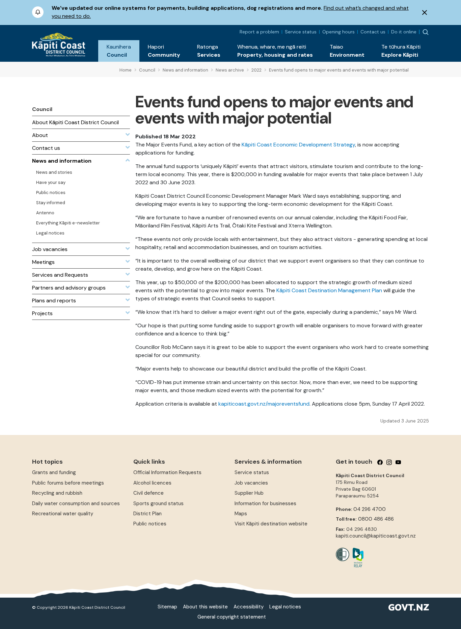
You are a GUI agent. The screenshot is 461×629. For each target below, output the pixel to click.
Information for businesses (265, 503)
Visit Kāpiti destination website (271, 523)
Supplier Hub (249, 493)
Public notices (149, 523)
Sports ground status (158, 503)
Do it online (403, 32)
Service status (301, 32)
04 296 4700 (369, 509)
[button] (118, 51)
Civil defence (148, 493)
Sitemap (167, 606)
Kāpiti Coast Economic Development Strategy (298, 144)
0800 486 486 (376, 519)
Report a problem (259, 32)
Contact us (372, 32)
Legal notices (285, 606)
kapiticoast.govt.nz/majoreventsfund (263, 403)
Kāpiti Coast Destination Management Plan (329, 290)
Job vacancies (251, 483)
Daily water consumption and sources (76, 503)
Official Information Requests (167, 472)
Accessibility (249, 606)
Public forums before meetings (68, 483)
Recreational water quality (62, 513)
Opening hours (338, 32)
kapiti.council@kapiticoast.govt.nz (376, 535)
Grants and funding (54, 472)
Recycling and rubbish (57, 493)
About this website (205, 606)
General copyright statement (231, 616)
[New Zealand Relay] (356, 557)
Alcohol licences (152, 483)
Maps (241, 513)
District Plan (147, 513)
